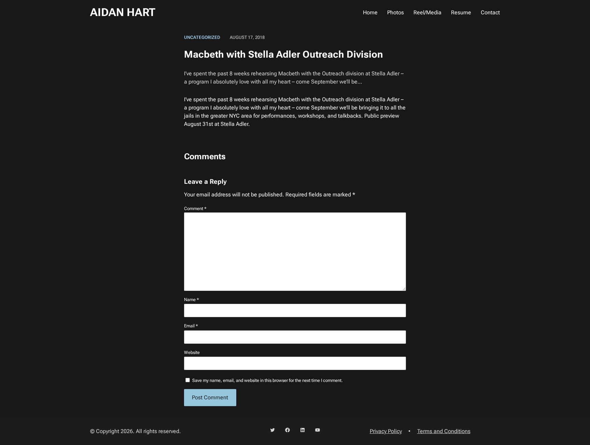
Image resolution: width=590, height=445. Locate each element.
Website (192, 352)
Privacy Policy (386, 431)
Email (191, 325)
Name (191, 299)
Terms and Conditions (443, 431)
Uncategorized (202, 37)
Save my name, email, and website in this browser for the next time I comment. (267, 380)
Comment (195, 208)
